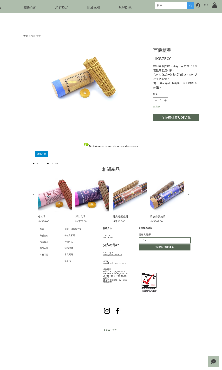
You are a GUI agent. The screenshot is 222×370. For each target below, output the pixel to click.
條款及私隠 (70, 235)
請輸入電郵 (145, 234)
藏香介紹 (44, 235)
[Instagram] (107, 311)
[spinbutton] (161, 100)
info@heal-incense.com (114, 263)
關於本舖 (44, 248)
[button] (214, 5)
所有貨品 (44, 242)
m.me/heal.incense (112, 255)
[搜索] (190, 5)
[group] (111, 200)
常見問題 (44, 254)
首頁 (25, 36)
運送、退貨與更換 (73, 229)
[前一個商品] (33, 195)
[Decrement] (156, 100)
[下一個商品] (189, 195)
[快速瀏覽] (55, 195)
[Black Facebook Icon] (117, 311)
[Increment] (166, 100)
